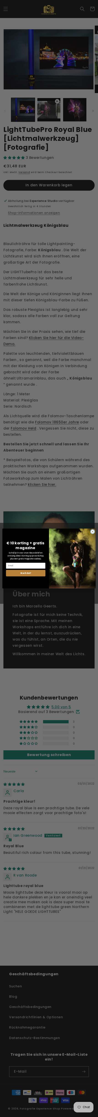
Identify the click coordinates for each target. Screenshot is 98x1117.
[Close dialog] (92, 531)
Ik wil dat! (25, 573)
